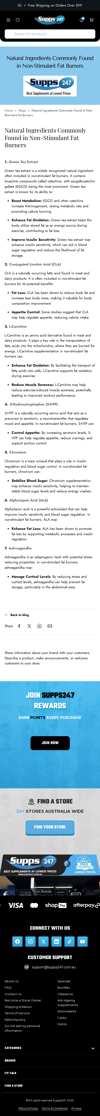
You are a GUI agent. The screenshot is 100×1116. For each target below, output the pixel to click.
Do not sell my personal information (22, 1028)
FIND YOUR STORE (50, 827)
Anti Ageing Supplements (67, 1002)
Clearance (65, 994)
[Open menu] (8, 20)
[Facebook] (17, 941)
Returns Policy (28, 1108)
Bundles (63, 987)
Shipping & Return (18, 1007)
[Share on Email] (50, 626)
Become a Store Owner (23, 1000)
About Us (11, 981)
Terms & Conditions (55, 1108)
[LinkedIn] (56, 941)
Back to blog (19, 614)
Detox (62, 1024)
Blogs (22, 110)
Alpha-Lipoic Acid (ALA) (28, 500)
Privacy (76, 1108)
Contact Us (13, 994)
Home (9, 110)
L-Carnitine (18, 326)
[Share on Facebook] (19, 626)
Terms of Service (17, 1013)
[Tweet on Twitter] (29, 626)
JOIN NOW (50, 743)
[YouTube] (82, 941)
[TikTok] (69, 941)
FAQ (8, 987)
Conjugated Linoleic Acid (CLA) (35, 264)
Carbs (61, 1018)
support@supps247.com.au (54, 967)
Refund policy (15, 1019)
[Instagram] (30, 941)
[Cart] (91, 20)
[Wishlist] (17, 20)
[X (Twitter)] (43, 941)
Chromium (17, 452)
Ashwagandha (20, 548)
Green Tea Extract (23, 161)
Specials (63, 981)
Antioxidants (66, 1011)
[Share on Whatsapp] (39, 626)
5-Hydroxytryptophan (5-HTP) (34, 404)
